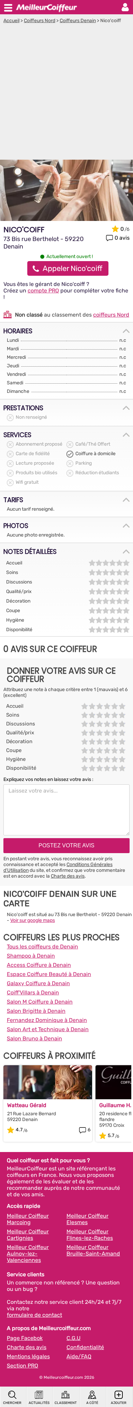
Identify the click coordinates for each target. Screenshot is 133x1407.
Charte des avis (68, 876)
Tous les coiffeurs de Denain (42, 946)
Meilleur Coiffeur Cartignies (28, 1234)
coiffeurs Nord (111, 314)
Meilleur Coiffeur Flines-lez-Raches (89, 1234)
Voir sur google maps (32, 920)
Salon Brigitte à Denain (36, 1011)
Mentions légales (28, 1356)
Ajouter (119, 1403)
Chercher (12, 1403)
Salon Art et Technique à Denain (48, 1029)
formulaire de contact (34, 1315)
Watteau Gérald (26, 1105)
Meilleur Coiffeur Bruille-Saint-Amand (93, 1250)
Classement (66, 1403)
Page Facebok (25, 1338)
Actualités (39, 1403)
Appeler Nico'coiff (72, 268)
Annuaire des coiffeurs (46, 7)
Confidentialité (85, 1347)
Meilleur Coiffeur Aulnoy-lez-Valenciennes (28, 1253)
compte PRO (43, 290)
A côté (92, 1403)
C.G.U (73, 1338)
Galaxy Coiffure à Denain (38, 983)
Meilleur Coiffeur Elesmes (87, 1219)
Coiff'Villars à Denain (33, 992)
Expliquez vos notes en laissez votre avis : (48, 779)
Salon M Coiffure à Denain (40, 1001)
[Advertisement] (66, 93)
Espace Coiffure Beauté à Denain (49, 974)
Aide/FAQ (78, 1356)
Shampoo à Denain (31, 956)
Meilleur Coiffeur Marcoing (28, 1219)
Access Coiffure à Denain (39, 965)
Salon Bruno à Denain (34, 1038)
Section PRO (22, 1365)
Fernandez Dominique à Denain (47, 1020)
